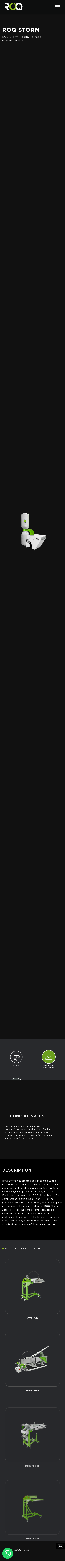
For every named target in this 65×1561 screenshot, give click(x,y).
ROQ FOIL (32, 1318)
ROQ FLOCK (32, 1463)
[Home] (12, 4)
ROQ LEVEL (32, 1536)
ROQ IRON (32, 1391)
